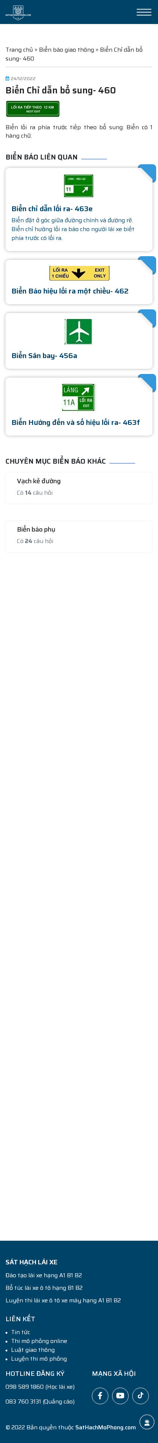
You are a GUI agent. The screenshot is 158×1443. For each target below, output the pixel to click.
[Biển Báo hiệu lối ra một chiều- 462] (79, 272)
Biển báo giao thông (66, 49)
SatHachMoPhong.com (105, 1427)
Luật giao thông (33, 1350)
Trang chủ (19, 49)
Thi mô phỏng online (39, 1341)
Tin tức (20, 1332)
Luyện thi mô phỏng (39, 1358)
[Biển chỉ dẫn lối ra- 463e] (79, 185)
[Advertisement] (79, 892)
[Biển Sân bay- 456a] (79, 331)
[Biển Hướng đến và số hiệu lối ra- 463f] (79, 397)
